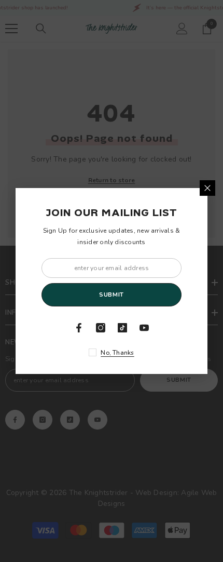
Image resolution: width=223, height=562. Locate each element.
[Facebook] (79, 328)
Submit (111, 295)
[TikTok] (122, 328)
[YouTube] (144, 328)
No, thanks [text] (117, 353)
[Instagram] (101, 328)
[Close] (207, 188)
